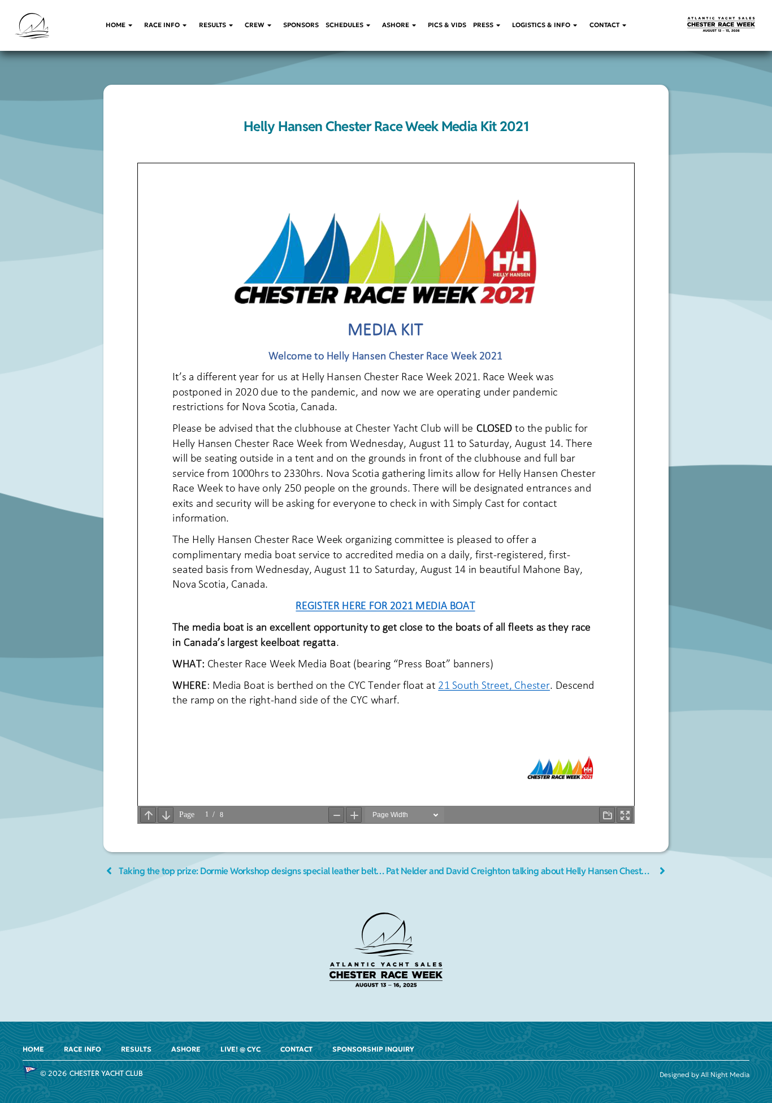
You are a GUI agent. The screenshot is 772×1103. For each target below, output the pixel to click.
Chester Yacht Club (106, 1073)
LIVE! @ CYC (240, 1049)
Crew (254, 25)
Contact (604, 25)
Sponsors (301, 25)
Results (212, 25)
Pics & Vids (447, 25)
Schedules (344, 25)
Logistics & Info (541, 25)
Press (483, 25)
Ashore (395, 25)
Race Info (162, 25)
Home (115, 25)
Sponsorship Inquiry (373, 1049)
